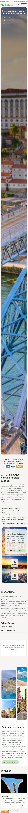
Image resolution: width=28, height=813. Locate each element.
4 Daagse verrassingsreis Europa (8, 20)
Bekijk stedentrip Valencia (9, 762)
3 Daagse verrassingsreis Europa (8, 17)
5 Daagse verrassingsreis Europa (8, 23)
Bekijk (20, 550)
